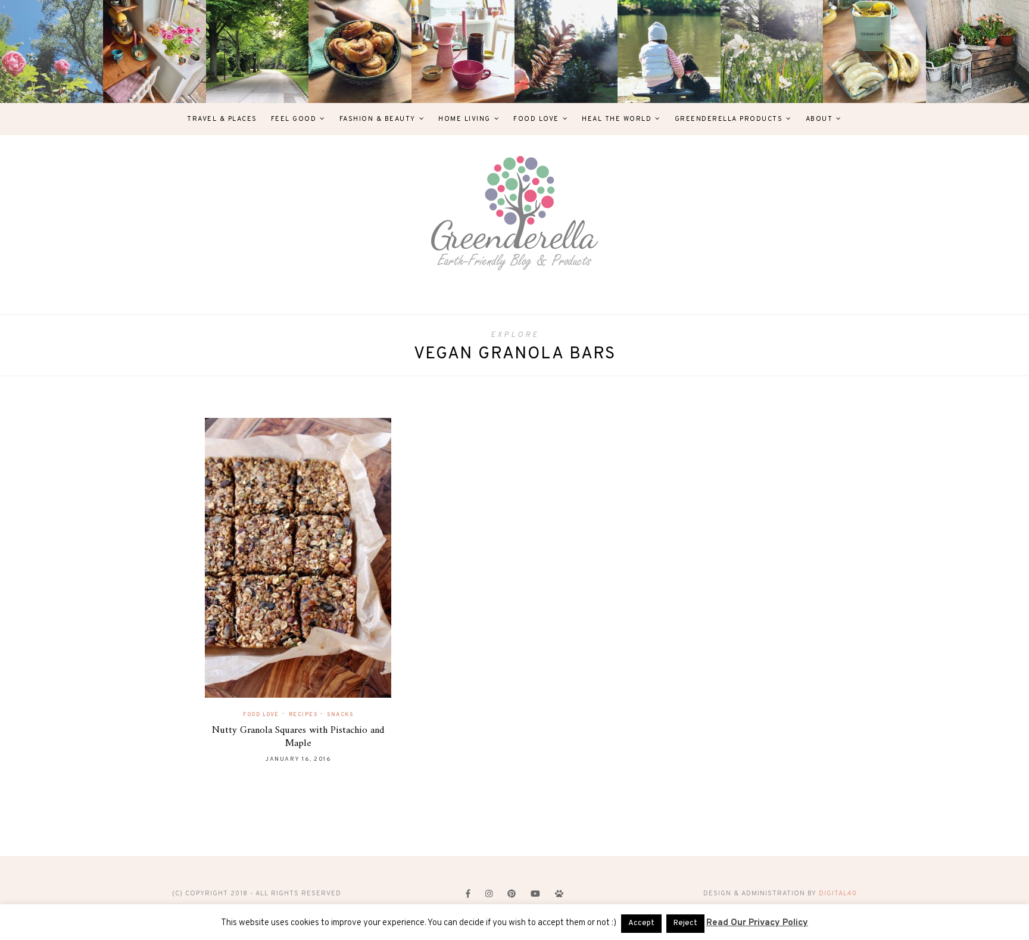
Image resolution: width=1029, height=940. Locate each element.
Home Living (464, 119)
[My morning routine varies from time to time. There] (462, 51)
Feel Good (294, 119)
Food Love (536, 119)
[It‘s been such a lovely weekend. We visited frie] (359, 51)
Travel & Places (222, 119)
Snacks (340, 714)
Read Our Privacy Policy (757, 923)
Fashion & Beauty (377, 119)
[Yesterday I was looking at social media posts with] (257, 51)
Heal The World (616, 119)
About (819, 119)
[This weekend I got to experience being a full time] (669, 51)
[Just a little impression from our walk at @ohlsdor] (51, 51)
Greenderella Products (729, 119)
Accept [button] (641, 923)
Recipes (303, 714)
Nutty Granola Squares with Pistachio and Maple (298, 737)
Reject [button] (685, 923)
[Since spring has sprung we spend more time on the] (977, 51)
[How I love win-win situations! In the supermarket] (874, 51)
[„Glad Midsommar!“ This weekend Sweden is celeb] (154, 51)
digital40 (838, 893)
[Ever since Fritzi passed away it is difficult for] (772, 51)
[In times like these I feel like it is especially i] (566, 51)
